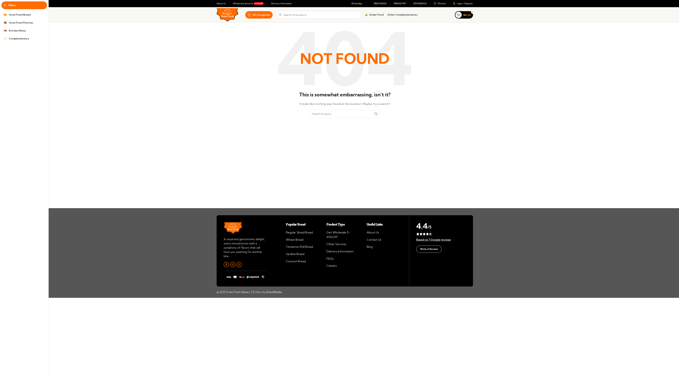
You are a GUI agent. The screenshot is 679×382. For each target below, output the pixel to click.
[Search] (376, 114)
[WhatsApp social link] (239, 264)
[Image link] (233, 227)
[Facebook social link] (226, 264)
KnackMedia (274, 292)
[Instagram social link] (232, 264)
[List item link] (303, 232)
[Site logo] (227, 14)
